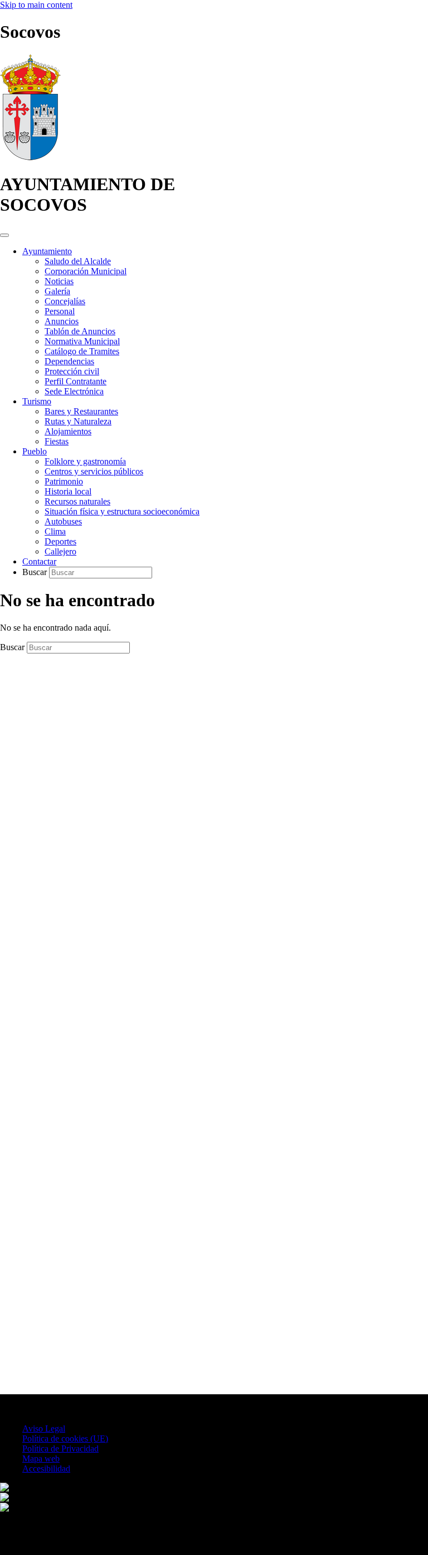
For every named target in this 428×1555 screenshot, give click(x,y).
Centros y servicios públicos (94, 471)
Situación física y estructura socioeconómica (122, 511)
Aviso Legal (43, 1428)
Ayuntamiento (47, 251)
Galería (57, 291)
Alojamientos (68, 431)
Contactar (39, 561)
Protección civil (72, 371)
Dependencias (69, 361)
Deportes (60, 541)
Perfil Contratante (75, 381)
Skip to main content (36, 4)
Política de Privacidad (60, 1448)
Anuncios (62, 321)
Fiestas (57, 441)
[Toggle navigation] (4, 235)
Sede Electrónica (74, 391)
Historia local (68, 491)
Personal (60, 311)
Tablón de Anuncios (80, 331)
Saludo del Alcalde (78, 261)
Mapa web (41, 1458)
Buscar (35, 572)
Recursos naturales (77, 501)
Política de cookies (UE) (65, 1438)
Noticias (59, 281)
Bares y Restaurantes (81, 411)
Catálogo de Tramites (82, 351)
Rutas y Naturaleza (78, 421)
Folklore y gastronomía (85, 461)
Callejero (60, 551)
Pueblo (34, 451)
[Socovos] (30, 157)
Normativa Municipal (82, 341)
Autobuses (63, 521)
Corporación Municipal (86, 271)
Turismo (36, 401)
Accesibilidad (46, 1468)
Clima (55, 531)
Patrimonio (64, 481)
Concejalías (65, 301)
